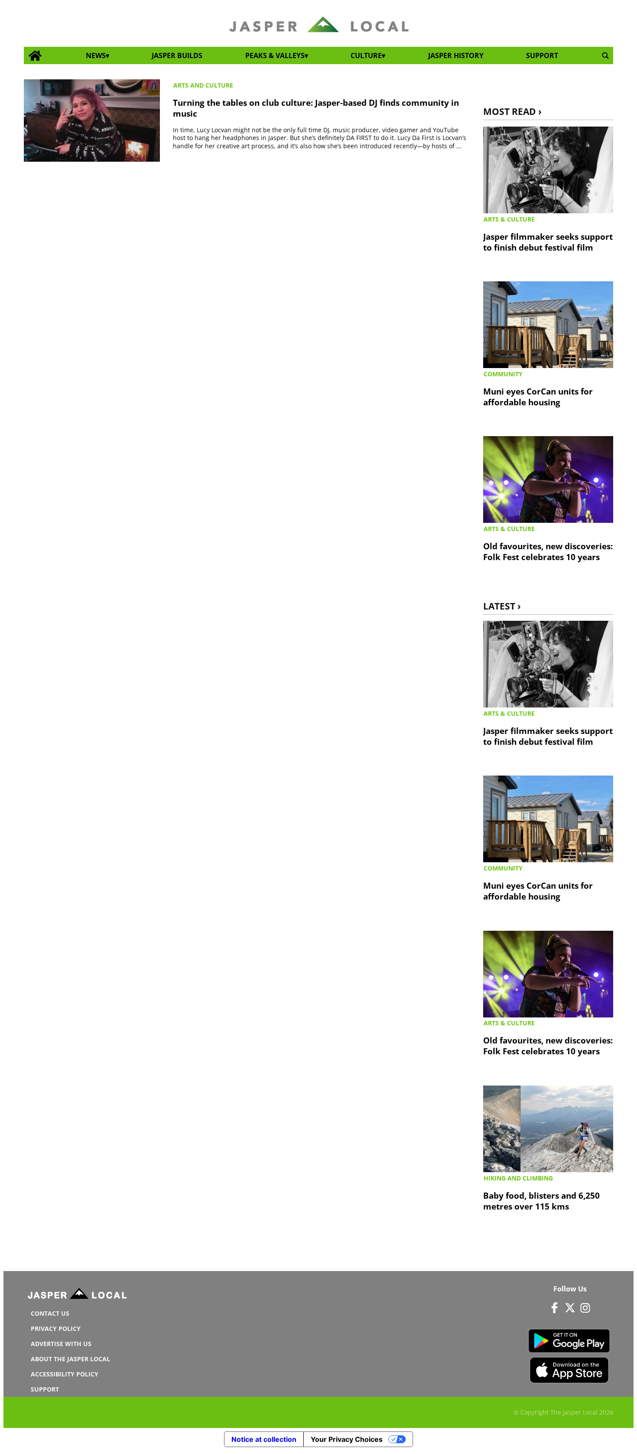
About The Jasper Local (70, 1359)
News (96, 55)
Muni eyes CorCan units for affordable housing (538, 396)
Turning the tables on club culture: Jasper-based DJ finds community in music (316, 108)
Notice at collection (263, 1439)
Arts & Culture (509, 219)
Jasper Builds (177, 55)
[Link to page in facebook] (555, 1308)
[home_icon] (35, 56)
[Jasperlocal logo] (78, 1295)
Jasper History (456, 55)
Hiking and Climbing (518, 1178)
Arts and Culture (203, 85)
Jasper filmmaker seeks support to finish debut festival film (548, 242)
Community (503, 374)
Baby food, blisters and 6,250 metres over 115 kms (541, 1201)
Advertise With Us (61, 1344)
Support (542, 55)
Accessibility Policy (64, 1374)
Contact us (50, 1313)
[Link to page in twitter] (570, 1308)
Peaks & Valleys (275, 55)
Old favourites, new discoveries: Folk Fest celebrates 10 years (548, 551)
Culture (366, 55)
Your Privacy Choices (347, 1439)
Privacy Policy (56, 1328)
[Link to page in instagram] (585, 1308)
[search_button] (605, 55)
